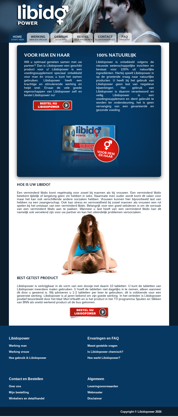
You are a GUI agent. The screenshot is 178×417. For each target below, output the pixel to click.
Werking (38, 36)
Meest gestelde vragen (102, 345)
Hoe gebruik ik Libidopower (27, 357)
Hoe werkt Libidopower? (103, 357)
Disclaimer (94, 398)
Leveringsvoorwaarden (102, 386)
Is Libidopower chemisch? (105, 351)
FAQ (125, 36)
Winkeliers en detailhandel (26, 398)
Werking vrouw (19, 351)
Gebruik (61, 36)
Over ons (15, 386)
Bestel (83, 36)
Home (17, 36)
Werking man (18, 345)
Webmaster (94, 392)
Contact (105, 36)
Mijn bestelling (19, 392)
